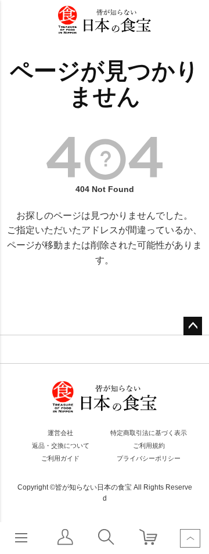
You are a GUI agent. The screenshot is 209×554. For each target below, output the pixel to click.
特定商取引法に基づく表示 (148, 432)
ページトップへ (192, 326)
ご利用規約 (149, 445)
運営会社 (60, 432)
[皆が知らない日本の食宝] (104, 20)
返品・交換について (60, 445)
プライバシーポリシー (149, 458)
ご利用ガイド (60, 458)
